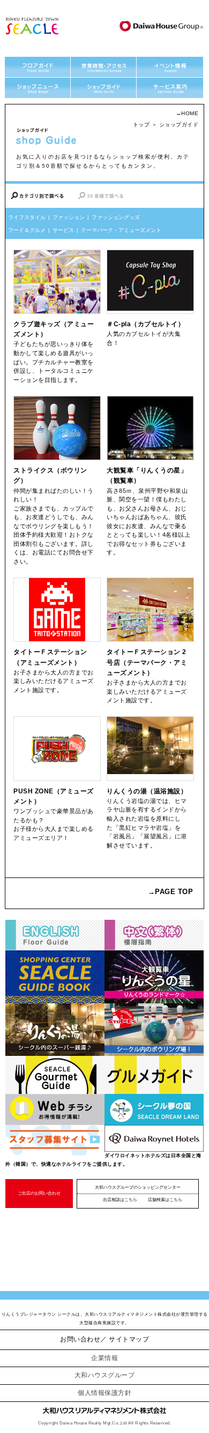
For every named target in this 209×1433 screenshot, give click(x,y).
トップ (141, 124)
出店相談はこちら (120, 1199)
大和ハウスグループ (104, 1375)
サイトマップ (129, 1339)
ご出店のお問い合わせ (39, 1193)
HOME (189, 113)
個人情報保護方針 (104, 1393)
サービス (63, 230)
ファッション (69, 217)
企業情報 (104, 1358)
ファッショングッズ (116, 217)
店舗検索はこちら (165, 1199)
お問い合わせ (80, 1339)
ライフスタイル (27, 217)
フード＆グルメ (27, 230)
